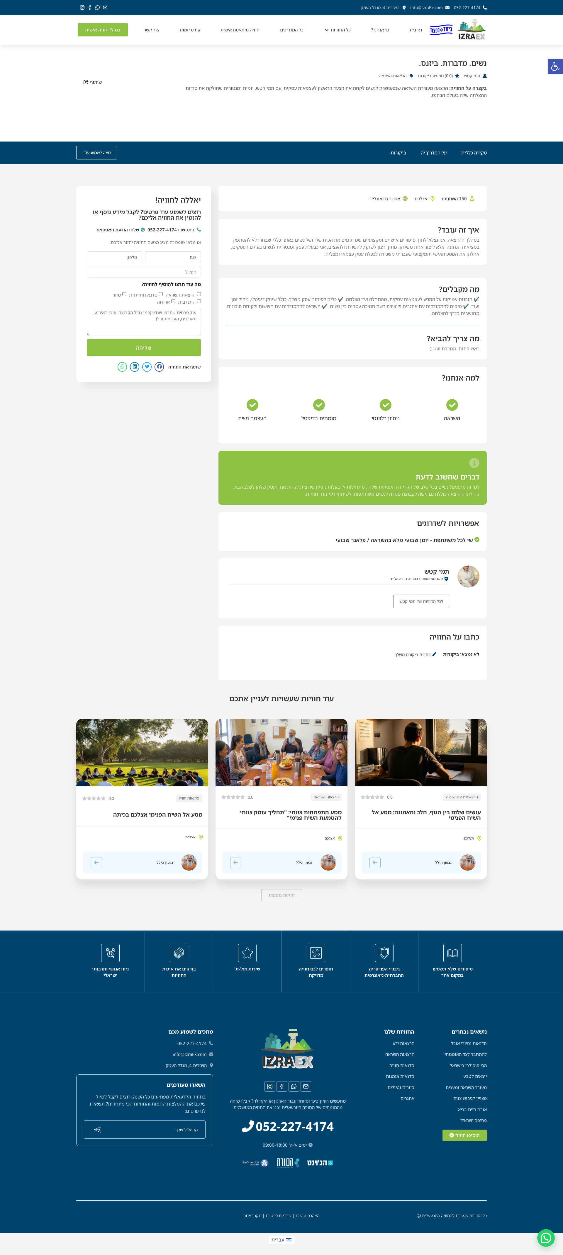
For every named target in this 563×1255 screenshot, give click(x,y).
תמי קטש (436, 571)
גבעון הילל (443, 862)
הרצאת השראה (181, 295)
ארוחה (163, 302)
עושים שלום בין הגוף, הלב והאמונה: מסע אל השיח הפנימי (426, 815)
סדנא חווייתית (143, 295)
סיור (117, 295)
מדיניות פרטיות (278, 1215)
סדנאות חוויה (189, 798)
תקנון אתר (252, 1215)
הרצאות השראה (326, 797)
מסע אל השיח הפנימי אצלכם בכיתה (157, 814)
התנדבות (187, 302)
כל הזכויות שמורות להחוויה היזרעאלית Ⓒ (452, 1215)
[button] (555, 66)
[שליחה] (97, 1129)
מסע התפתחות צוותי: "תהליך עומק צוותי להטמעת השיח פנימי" (291, 815)
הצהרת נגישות (308, 1215)
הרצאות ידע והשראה (462, 797)
